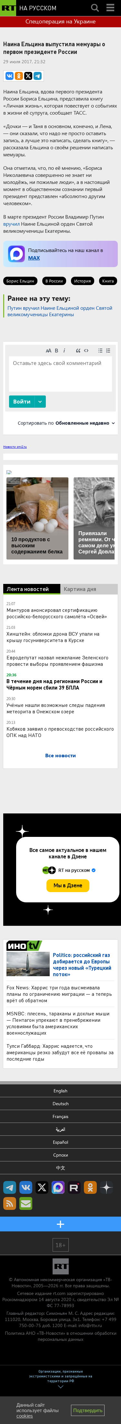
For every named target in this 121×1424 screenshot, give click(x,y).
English (60, 1091)
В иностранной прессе (25, 946)
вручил (11, 223)
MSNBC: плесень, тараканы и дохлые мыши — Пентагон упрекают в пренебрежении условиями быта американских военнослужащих (57, 1023)
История (82, 280)
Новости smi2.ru (15, 446)
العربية (60, 1129)
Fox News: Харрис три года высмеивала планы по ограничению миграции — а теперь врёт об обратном (59, 993)
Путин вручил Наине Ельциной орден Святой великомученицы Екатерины (59, 310)
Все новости (60, 755)
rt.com (59, 1293)
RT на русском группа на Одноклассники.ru (90, 1187)
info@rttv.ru (90, 1325)
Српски (60, 1155)
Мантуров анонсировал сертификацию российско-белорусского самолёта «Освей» (56, 613)
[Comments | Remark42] (60, 388)
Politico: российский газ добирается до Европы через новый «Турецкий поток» (82, 964)
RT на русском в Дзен (106, 1187)
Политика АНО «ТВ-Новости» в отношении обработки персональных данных (60, 1336)
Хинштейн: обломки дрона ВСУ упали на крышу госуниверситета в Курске (52, 636)
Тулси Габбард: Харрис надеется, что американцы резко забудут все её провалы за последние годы (60, 1052)
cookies (24, 1416)
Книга (108, 280)
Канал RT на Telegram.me (9, 1187)
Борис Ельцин (20, 280)
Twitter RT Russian (41, 1187)
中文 (60, 1168)
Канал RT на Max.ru (58, 1187)
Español (60, 1142)
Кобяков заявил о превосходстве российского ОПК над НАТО (60, 731)
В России (54, 280)
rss (9, 1203)
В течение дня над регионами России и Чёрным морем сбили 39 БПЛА (54, 684)
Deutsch (61, 1103)
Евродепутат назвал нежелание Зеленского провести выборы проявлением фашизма (57, 660)
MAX (34, 257)
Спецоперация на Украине (60, 21)
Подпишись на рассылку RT (25, 1203)
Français (60, 1116)
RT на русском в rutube (74, 1187)
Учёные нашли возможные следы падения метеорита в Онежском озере (55, 708)
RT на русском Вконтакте (25, 1187)
